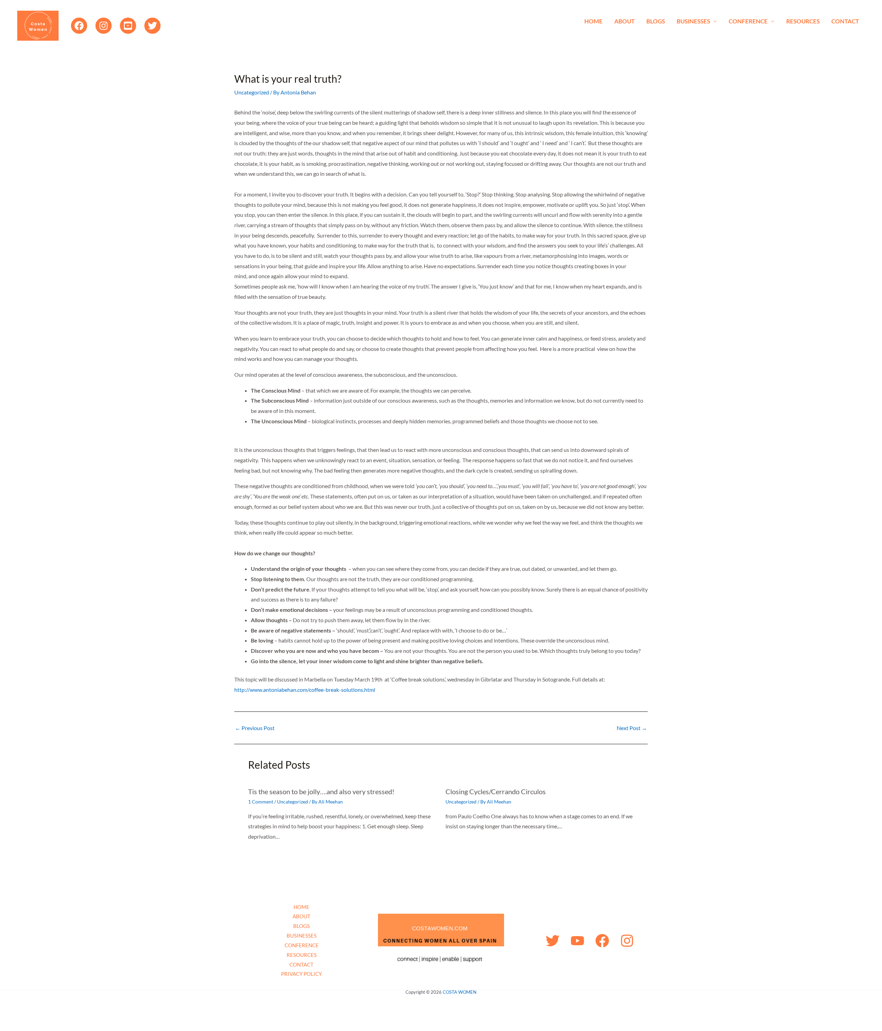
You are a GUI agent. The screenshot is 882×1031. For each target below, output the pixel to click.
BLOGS (655, 21)
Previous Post (255, 728)
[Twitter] (152, 26)
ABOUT (624, 21)
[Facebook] (79, 26)
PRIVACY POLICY (301, 974)
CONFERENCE (748, 21)
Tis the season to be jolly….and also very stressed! (321, 791)
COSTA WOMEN (459, 992)
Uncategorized (251, 92)
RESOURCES (803, 21)
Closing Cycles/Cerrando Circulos (495, 791)
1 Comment (260, 802)
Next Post (632, 728)
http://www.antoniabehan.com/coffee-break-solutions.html (304, 689)
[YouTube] (128, 26)
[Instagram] (103, 26)
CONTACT (845, 21)
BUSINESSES (693, 21)
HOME (593, 21)
